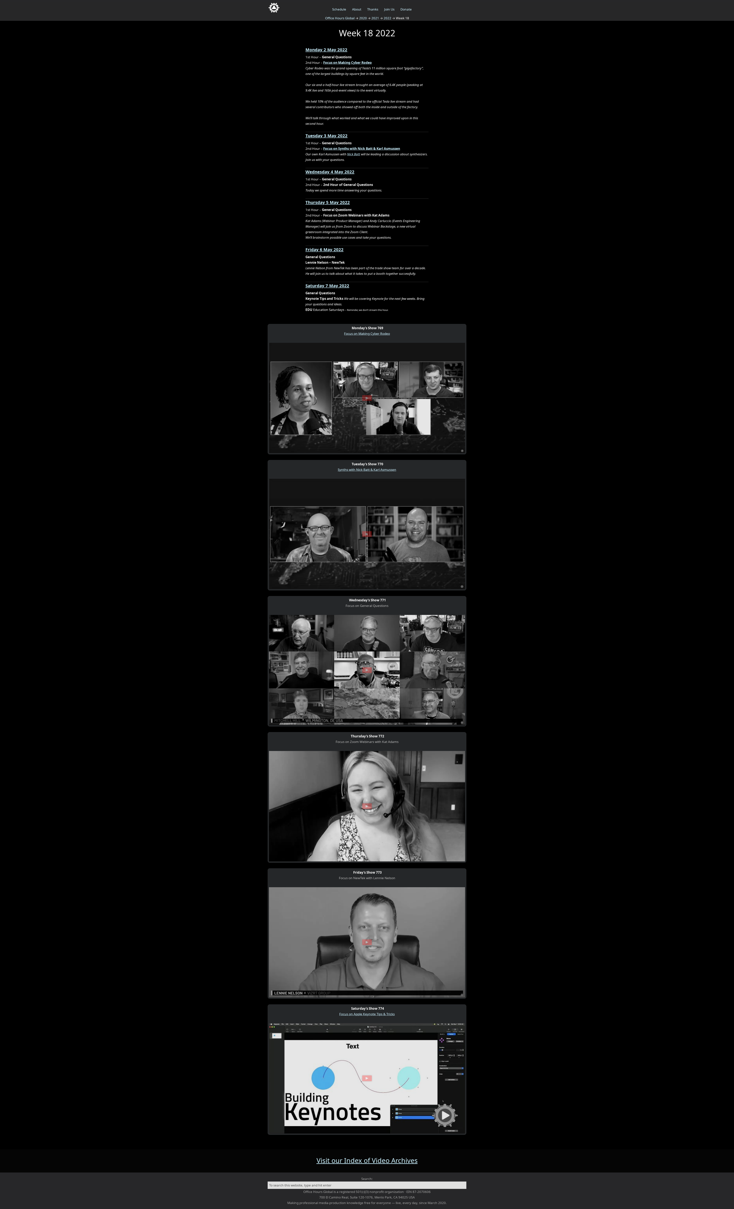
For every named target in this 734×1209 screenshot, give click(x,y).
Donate (406, 9)
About (356, 9)
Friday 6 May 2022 (324, 249)
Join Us (389, 9)
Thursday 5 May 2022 (327, 202)
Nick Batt (353, 154)
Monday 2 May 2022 (326, 49)
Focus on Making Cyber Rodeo (347, 62)
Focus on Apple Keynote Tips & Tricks (367, 1014)
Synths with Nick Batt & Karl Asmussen (367, 469)
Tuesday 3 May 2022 (326, 135)
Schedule (339, 9)
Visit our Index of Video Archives (367, 1160)
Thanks (372, 9)
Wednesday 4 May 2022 (329, 171)
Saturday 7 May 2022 (327, 285)
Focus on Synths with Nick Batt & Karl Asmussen (361, 148)
